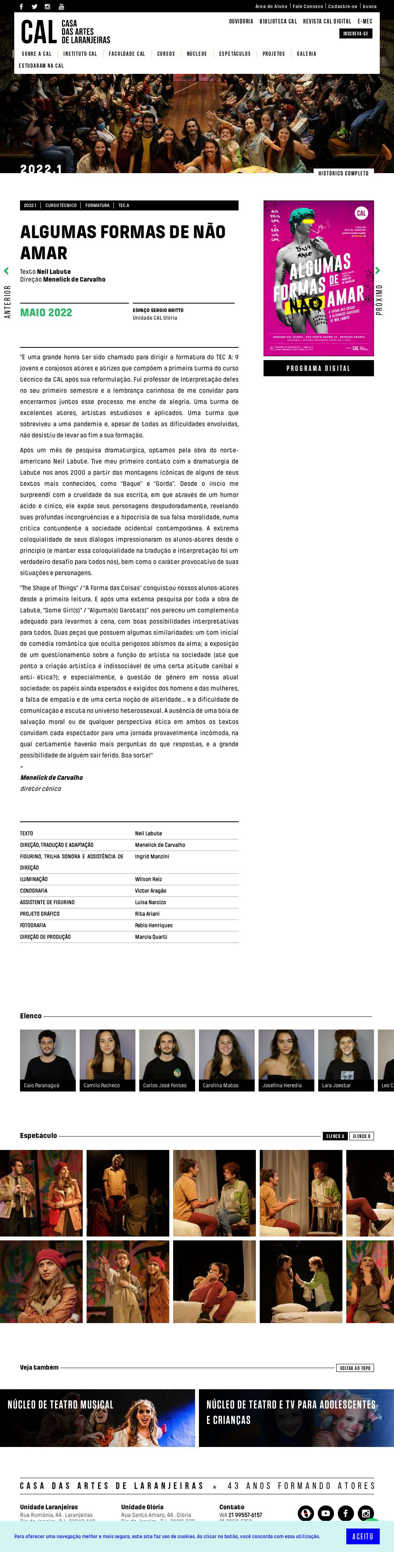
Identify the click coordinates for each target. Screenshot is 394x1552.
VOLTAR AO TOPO (355, 1368)
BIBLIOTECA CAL (278, 22)
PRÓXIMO (380, 298)
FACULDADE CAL (127, 54)
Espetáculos (235, 54)
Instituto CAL (80, 54)
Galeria (307, 54)
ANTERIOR (8, 300)
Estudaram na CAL (41, 66)
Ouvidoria (241, 22)
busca (370, 6)
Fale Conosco (308, 6)
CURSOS (166, 54)
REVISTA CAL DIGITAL (327, 22)
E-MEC (365, 22)
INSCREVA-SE (356, 33)
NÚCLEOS (197, 54)
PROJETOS (274, 54)
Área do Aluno (271, 6)
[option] (48, 1066)
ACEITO (363, 1536)
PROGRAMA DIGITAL (319, 368)
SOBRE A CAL (37, 54)
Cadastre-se (343, 6)
